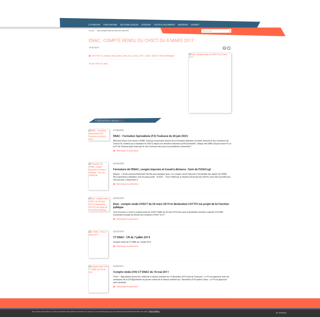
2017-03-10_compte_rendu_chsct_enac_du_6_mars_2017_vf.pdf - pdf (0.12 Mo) (133, 56)
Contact (195, 25)
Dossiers (146, 25)
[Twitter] (229, 48)
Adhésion (183, 25)
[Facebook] (224, 48)
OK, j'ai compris (281, 312)
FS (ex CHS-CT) (95, 63)
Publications (110, 25)
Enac (106, 63)
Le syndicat (94, 25)
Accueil (91, 31)
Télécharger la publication (127, 151)
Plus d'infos (154, 311)
